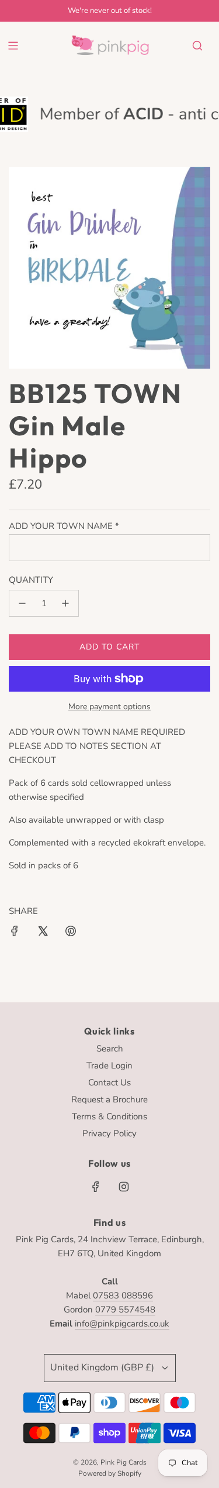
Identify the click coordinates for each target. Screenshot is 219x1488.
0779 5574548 (125, 1309)
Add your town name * (64, 526)
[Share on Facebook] (14, 933)
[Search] (197, 46)
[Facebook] (96, 1187)
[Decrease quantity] (22, 603)
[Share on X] (42, 933)
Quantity (31, 580)
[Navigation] (13, 46)
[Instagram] (124, 1187)
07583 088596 (123, 1295)
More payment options (109, 706)
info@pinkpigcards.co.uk (122, 1323)
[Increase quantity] (65, 603)
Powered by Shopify (109, 1473)
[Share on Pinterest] (71, 933)
